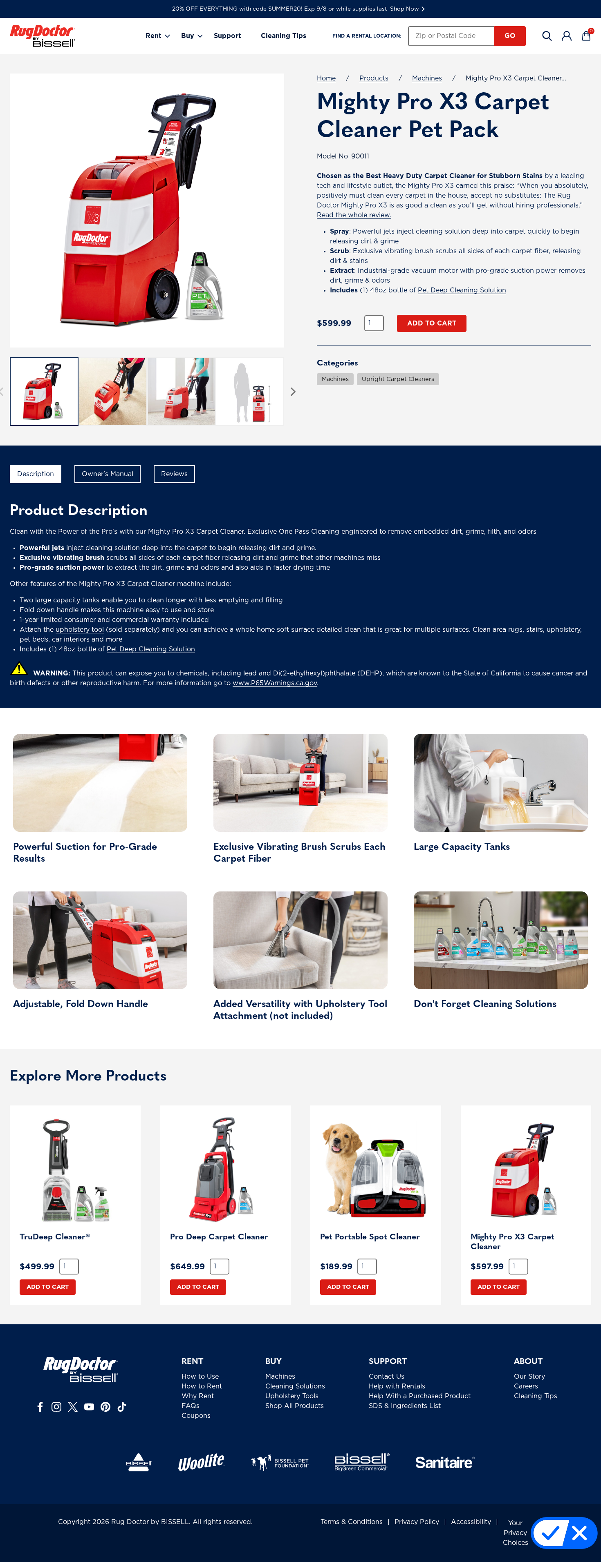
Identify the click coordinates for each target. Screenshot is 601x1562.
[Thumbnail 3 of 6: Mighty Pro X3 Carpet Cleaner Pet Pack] (181, 391)
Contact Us (386, 1376)
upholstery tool (80, 629)
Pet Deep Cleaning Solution (462, 290)
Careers (526, 1386)
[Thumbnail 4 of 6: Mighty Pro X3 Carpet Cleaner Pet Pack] (249, 391)
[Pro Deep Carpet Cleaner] (225, 1170)
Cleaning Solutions (295, 1386)
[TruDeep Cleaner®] (75, 1170)
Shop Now (404, 9)
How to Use (200, 1376)
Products (373, 78)
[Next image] (293, 392)
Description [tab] (35, 474)
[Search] (547, 36)
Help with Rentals (397, 1386)
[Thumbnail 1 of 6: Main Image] (44, 391)
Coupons (196, 1416)
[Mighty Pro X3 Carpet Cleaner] (526, 1170)
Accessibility (471, 1522)
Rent (153, 36)
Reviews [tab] (174, 474)
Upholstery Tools (291, 1396)
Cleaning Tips (283, 36)
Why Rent (198, 1396)
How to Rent (202, 1386)
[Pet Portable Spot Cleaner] (375, 1170)
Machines (427, 78)
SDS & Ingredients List (405, 1406)
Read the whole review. (354, 215)
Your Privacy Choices (515, 1533)
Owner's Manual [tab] (107, 474)
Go (510, 36)
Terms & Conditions (352, 1522)
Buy (187, 36)
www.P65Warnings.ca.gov (275, 683)
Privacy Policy (417, 1522)
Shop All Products (294, 1406)
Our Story (529, 1376)
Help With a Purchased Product (420, 1396)
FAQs (191, 1406)
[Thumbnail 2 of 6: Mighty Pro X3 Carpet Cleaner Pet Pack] (112, 391)
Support (227, 36)
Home (326, 78)
